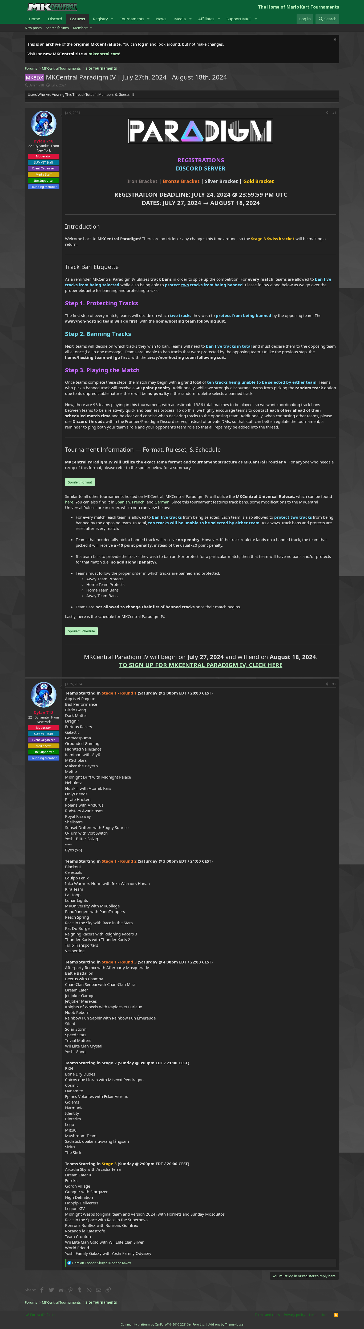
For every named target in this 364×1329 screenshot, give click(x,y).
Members (80, 27)
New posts (33, 27)
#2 (334, 684)
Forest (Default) (42, 1314)
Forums (77, 18)
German (162, 502)
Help (313, 1314)
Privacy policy (294, 1314)
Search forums (57, 27)
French (138, 502)
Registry (100, 18)
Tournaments (132, 18)
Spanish (122, 502)
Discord (55, 18)
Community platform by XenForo (163, 1324)
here (69, 502)
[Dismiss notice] (334, 40)
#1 (334, 112)
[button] (112, 19)
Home (34, 18)
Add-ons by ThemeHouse (225, 1324)
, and (101, 1263)
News (161, 18)
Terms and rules (267, 1314)
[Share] (327, 113)
